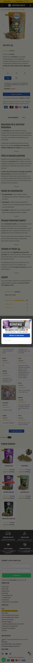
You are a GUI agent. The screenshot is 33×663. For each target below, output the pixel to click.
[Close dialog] (30, 320)
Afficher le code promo (16, 335)
